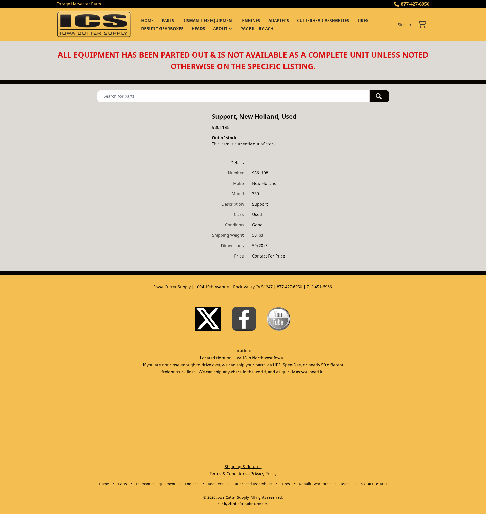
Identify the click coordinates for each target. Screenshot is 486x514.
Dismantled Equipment (208, 20)
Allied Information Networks (248, 504)
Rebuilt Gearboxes (162, 28)
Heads (198, 28)
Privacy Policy (263, 474)
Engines (251, 20)
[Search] (379, 96)
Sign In (404, 24)
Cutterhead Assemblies (323, 20)
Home (147, 20)
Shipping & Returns (243, 466)
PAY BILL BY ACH (256, 28)
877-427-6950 (415, 4)
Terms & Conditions (228, 474)
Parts (168, 20)
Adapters (278, 20)
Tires (362, 20)
